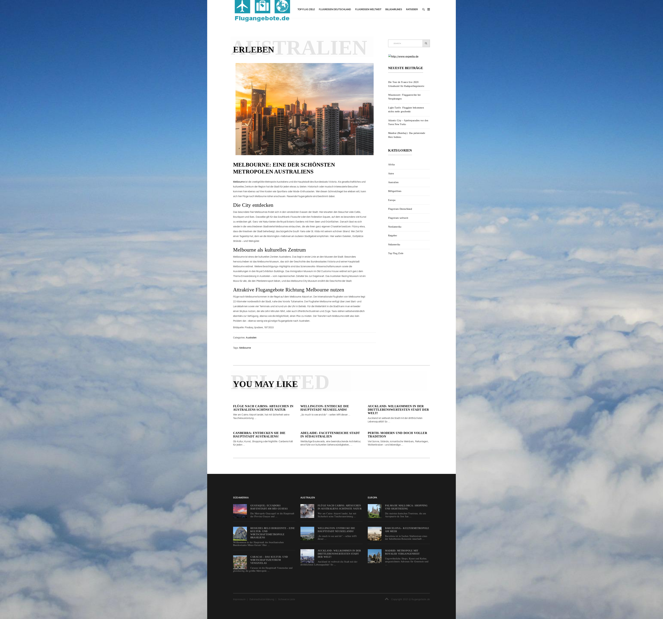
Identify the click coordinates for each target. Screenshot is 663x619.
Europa (392, 200)
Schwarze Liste (286, 599)
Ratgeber (412, 9)
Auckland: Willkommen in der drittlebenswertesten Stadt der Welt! (398, 409)
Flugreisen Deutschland (335, 9)
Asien (391, 173)
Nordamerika (394, 226)
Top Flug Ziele (306, 9)
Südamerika (394, 244)
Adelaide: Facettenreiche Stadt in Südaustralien (330, 434)
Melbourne (239, 181)
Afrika (391, 164)
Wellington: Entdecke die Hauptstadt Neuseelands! (324, 407)
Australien (251, 337)
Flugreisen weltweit (368, 9)
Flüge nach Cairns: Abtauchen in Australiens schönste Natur (263, 407)
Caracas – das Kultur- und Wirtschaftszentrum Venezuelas (269, 560)
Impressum (239, 599)
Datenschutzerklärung (261, 599)
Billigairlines (393, 9)
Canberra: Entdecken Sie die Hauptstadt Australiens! (259, 434)
